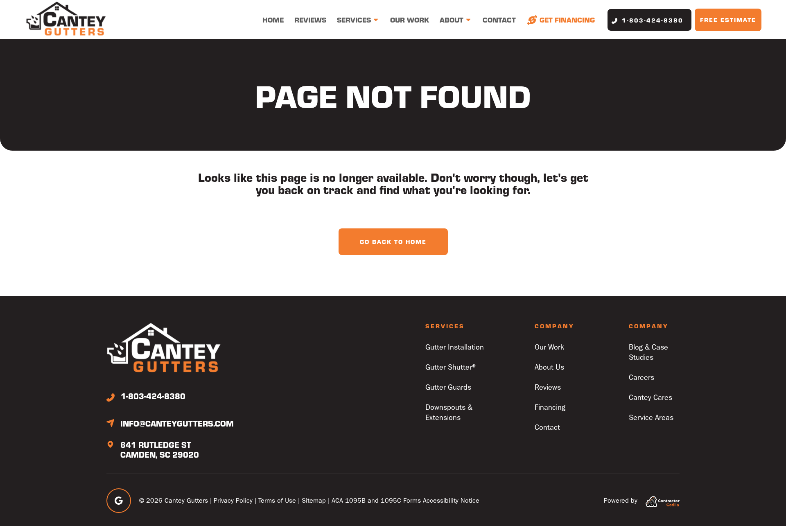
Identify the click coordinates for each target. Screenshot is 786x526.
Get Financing (567, 20)
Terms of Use (277, 500)
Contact (499, 20)
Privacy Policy (233, 500)
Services (354, 20)
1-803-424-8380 (652, 20)
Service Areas (651, 417)
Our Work (409, 20)
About (451, 20)
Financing (550, 407)
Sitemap (314, 500)
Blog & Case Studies (648, 352)
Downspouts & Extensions (448, 412)
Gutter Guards (448, 387)
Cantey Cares (650, 397)
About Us (549, 367)
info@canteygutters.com (177, 423)
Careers (641, 377)
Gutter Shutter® (451, 367)
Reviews (310, 20)
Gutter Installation (454, 347)
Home (273, 20)
